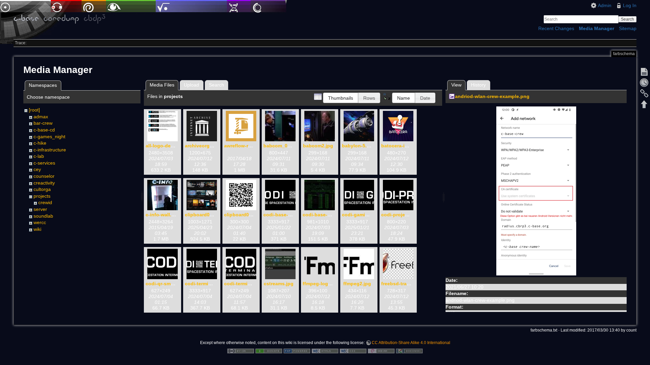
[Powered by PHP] (296, 350)
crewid (45, 202)
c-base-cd (44, 129)
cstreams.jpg (279, 283)
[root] (34, 110)
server (40, 209)
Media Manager (596, 28)
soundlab (43, 216)
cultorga (42, 189)
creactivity (44, 183)
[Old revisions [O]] (644, 82)
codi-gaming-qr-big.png (369, 214)
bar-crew (43, 123)
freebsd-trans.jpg (401, 283)
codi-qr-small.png (166, 283)
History (478, 85)
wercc (40, 222)
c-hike (40, 143)
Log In (629, 5)
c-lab (39, 156)
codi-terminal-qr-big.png (213, 283)
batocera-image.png (404, 145)
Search (627, 19)
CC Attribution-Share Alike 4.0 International (411, 342)
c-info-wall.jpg (162, 214)
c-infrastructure (50, 149)
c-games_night (49, 136)
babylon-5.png (359, 145)
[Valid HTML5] (325, 350)
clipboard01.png (204, 214)
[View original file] (536, 190)
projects (42, 196)
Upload (191, 85)
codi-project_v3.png (404, 214)
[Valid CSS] (353, 350)
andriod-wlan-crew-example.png (492, 96)
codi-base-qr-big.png (287, 214)
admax (41, 116)
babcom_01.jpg (281, 145)
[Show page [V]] (644, 71)
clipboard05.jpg (242, 214)
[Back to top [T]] (644, 104)
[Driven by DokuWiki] (409, 350)
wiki (37, 229)
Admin (604, 5)
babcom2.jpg (318, 145)
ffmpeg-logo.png (322, 283)
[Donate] (268, 350)
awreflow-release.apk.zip (252, 145)
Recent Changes (556, 28)
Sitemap (627, 28)
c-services (44, 163)
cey (37, 169)
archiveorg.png (202, 145)
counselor (44, 176)
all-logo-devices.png (169, 145)
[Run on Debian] (381, 350)
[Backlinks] (644, 93)
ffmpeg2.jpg (357, 283)
